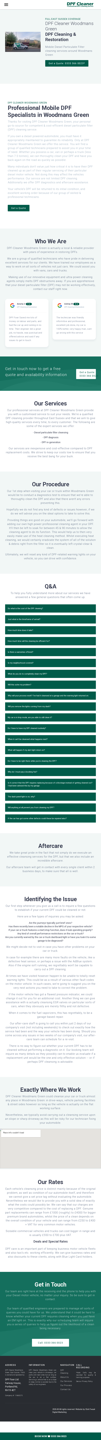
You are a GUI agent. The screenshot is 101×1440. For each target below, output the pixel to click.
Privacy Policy (87, 1381)
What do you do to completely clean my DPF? (27, 674)
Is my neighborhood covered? (21, 663)
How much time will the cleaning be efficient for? (29, 641)
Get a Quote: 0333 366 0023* (67, 63)
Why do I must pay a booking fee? (22, 772)
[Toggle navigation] (6, 4)
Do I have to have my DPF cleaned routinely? (27, 728)
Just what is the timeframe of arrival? (24, 619)
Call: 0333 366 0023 (50, 1342)
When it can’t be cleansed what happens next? (28, 739)
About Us (64, 1377)
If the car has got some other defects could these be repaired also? (37, 818)
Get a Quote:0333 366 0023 (88, 374)
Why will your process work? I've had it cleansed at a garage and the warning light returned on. (48, 695)
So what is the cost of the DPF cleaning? (25, 608)
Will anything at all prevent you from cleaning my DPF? (31, 807)
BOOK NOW (50, 1436)
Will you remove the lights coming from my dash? (29, 706)
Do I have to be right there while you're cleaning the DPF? (32, 761)
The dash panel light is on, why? (21, 796)
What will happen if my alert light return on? (26, 750)
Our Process (66, 1385)
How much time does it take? (20, 630)
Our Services (66, 1381)
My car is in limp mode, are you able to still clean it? (30, 717)
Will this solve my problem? (19, 684)
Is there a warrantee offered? (20, 652)
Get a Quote (18, 208)
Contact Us (65, 1389)
